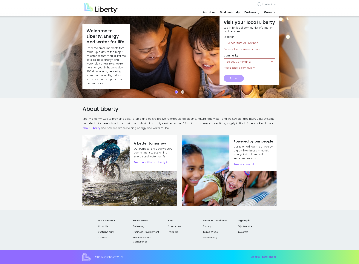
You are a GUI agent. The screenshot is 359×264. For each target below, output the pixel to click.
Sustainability (230, 12)
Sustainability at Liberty (149, 162)
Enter (234, 78)
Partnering (252, 12)
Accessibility (210, 237)
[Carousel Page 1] (176, 92)
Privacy (207, 226)
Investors (243, 232)
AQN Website (245, 226)
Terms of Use (210, 232)
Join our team (243, 164)
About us (209, 12)
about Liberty (91, 128)
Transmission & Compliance (142, 239)
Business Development (146, 232)
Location (229, 37)
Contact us (269, 4)
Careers (269, 12)
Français (173, 232)
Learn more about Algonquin (99, 71)
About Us (103, 226)
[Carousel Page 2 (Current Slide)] (183, 92)
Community (231, 55)
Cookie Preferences (264, 257)
